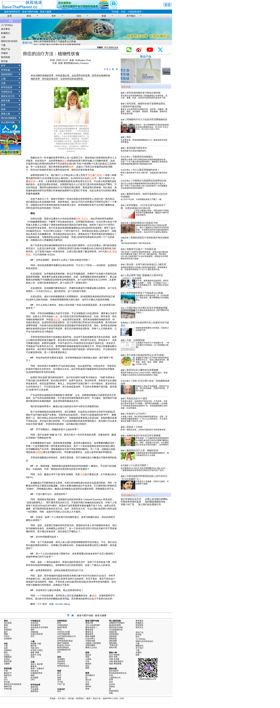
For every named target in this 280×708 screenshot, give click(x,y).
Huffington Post (83, 60)
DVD (59, 675)
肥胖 (71, 166)
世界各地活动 (63, 666)
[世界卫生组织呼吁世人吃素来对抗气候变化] (128, 335)
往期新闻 (8, 638)
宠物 (87, 689)
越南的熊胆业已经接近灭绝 (144, 223)
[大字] (104, 70)
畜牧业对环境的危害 (12, 684)
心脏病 (98, 175)
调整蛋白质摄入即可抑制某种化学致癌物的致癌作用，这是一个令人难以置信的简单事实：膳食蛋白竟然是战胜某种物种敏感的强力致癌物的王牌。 (144, 161)
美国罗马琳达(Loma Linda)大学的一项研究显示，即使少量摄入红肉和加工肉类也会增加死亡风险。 (144, 374)
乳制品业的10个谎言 (137, 398)
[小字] (109, 70)
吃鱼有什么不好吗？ (137, 413)
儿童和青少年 (115, 677)
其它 (33, 636)
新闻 (123, 194)
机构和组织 (6, 74)
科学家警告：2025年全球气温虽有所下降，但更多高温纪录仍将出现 (143, 206)
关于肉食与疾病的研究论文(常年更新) (145, 355)
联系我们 (80, 698)
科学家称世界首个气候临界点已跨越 (145, 293)
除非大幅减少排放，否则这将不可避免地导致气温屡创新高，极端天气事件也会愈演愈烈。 (152, 212)
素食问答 (89, 623)
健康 (123, 93)
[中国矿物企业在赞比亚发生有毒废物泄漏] (128, 317)
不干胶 (60, 682)
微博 (88, 698)
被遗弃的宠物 (115, 625)
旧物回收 (34, 632)
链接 (138, 655)
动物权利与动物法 (117, 623)
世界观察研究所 (64, 650)
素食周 (33, 666)
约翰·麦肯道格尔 (116, 661)
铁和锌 (88, 686)
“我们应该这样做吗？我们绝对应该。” (137, 243)
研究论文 (139, 627)
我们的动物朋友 (9, 118)
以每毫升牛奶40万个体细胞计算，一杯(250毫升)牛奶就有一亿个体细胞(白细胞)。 (152, 345)
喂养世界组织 (63, 647)
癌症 (90, 175)
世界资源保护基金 (65, 641)
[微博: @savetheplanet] (140, 51)
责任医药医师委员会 (118, 673)
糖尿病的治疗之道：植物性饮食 (142, 450)
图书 (59, 673)
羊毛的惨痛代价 (116, 630)
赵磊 (51, 604)
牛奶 (82, 474)
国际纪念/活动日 (9, 41)
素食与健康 (45, 11)
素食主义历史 (91, 647)
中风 (87, 661)
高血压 (88, 655)
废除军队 (34, 687)
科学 (3, 65)
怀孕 (111, 680)
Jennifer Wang (62, 604)
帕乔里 (33, 646)
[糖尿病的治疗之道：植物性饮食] (128, 460)
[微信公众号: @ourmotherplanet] (130, 51)
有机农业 (34, 671)
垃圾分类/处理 (37, 634)
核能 (33, 675)
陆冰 (6, 652)
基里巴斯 (8, 661)
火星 (6, 646)
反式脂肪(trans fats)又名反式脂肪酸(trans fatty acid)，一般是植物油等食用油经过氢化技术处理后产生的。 (144, 469)
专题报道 (8, 630)
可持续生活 (6, 91)
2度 (5, 677)
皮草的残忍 (114, 634)
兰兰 (39, 604)
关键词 (4, 53)
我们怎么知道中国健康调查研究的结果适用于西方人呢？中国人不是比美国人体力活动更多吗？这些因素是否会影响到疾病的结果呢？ (144, 185)
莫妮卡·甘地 (36, 655)
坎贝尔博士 (125, 157)
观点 (6, 627)
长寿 (111, 675)
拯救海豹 (113, 643)
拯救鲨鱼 (113, 636)
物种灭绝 (8, 686)
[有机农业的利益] (10, 144)
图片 (123, 275)
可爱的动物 (90, 641)
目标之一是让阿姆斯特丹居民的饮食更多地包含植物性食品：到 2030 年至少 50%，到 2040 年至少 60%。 (152, 127)
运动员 (112, 684)
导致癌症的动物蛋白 (142, 156)
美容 (111, 682)
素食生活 (89, 632)
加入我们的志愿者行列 (149, 504)
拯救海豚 (113, 641)
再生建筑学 (35, 625)
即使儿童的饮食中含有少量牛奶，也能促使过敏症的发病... (144, 174)
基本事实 (5, 29)
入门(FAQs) (7, 25)
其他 (33, 657)
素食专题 (5, 100)
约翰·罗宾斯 (114, 659)
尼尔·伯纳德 (114, 655)
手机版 (52, 698)
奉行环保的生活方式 (131, 499)
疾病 (3, 109)
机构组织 (124, 323)
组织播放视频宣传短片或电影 (160, 501)
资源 (103, 16)
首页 (9, 16)
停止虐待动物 (8, 122)
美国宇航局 (62, 627)
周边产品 (5, 49)
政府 (123, 119)
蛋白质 (56, 319)
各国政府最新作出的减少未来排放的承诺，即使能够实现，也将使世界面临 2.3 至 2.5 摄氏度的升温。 (144, 268)
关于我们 (130, 16)
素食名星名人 (91, 627)
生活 (36, 43)
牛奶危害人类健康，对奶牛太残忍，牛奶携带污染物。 (152, 482)
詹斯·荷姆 (35, 652)
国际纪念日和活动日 (144, 641)
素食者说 (89, 634)
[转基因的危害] (10, 154)
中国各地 (61, 664)
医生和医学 (114, 671)
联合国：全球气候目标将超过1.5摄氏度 (146, 264)
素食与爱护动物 (30, 11)
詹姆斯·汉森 (36, 643)
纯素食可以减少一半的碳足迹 (141, 249)
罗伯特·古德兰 (37, 650)
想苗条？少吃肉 (134, 427)
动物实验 (124, 238)
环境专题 (5, 70)
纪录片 (7, 636)
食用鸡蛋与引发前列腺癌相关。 (134, 151)
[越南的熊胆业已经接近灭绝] (128, 232)
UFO (33, 680)
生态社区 (34, 623)
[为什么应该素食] (10, 134)
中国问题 (8, 689)
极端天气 (8, 673)
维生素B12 (90, 675)
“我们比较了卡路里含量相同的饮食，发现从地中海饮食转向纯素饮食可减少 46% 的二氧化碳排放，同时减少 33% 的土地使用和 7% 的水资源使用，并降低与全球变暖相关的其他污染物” (144, 255)
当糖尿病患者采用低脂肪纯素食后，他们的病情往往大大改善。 (152, 454)
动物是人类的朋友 (93, 643)
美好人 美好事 (37, 664)
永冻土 (7, 655)
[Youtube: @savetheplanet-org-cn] (151, 51)
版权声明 (107, 698)
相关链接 (5, 57)
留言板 (4, 61)
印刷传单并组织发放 (131, 501)
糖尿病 (31, 181)
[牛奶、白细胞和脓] (128, 350)
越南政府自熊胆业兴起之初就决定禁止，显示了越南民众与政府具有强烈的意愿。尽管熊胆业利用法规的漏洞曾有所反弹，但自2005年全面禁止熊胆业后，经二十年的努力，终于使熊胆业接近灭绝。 (152, 231)
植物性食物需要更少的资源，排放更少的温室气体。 (152, 329)
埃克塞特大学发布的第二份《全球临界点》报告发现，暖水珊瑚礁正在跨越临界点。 (152, 297)
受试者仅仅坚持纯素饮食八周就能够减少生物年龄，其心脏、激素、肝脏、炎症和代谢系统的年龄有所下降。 (144, 97)
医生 (64, 160)
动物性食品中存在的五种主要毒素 (144, 435)
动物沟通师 (90, 645)
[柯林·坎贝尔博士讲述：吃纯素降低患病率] (128, 393)
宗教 (111, 693)
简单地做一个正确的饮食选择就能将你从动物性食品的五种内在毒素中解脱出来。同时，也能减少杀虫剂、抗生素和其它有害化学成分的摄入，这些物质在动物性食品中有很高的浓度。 (152, 442)
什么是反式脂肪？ (139, 465)
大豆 (87, 682)
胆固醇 (38, 452)
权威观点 (5, 33)
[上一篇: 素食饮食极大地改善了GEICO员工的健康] (113, 70)
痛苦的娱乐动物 (116, 627)
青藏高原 (8, 657)
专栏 (54, 16)
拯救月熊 (124, 223)
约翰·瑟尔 (35, 648)
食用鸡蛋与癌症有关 (137, 148)
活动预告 (61, 659)
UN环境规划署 (63, 634)
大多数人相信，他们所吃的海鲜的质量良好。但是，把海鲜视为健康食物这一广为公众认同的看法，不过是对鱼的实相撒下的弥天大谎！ (144, 418)
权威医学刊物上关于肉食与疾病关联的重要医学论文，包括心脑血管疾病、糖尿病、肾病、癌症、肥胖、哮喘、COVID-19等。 (152, 361)
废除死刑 (34, 691)
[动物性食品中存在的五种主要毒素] (128, 445)
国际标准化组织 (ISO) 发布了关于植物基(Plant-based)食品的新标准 (74, 43)
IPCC (59, 630)
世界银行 (61, 638)
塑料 (33, 630)
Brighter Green (63, 645)
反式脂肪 (124, 465)
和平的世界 (6, 87)
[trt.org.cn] (96, 39)
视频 (6, 634)
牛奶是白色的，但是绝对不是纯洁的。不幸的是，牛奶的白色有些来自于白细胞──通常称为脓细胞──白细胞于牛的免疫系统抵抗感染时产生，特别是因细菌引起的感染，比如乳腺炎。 (144, 404)
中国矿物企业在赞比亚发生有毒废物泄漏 (147, 308)
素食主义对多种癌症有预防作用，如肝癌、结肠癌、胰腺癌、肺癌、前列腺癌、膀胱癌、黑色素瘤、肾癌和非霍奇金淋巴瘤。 (144, 111)
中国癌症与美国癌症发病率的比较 (149, 180)
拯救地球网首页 (12, 11)
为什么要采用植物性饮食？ (146, 169)
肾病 (87, 657)
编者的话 (139, 646)
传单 (59, 680)
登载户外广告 (127, 504)
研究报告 (139, 625)
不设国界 (34, 689)
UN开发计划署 (63, 632)
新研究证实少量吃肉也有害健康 (142, 370)
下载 (3, 45)
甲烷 (6, 671)
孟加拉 (7, 659)
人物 (3, 78)
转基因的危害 (36, 673)
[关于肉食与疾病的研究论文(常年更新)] (128, 365)
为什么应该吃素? (92, 625)
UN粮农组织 (62, 625)
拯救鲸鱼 (113, 638)
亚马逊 (7, 682)
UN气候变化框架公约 (66, 636)
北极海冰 (8, 650)
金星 (6, 648)
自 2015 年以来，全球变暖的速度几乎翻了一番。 (142, 199)
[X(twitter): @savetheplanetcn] (161, 51)
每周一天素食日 (37, 668)
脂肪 (87, 684)
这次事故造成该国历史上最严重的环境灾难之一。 (152, 311)
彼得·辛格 (113, 657)
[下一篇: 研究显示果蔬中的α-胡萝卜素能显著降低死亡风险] (117, 70)
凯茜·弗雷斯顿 (115, 664)
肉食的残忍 (114, 691)
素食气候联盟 (63, 643)
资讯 (29, 16)
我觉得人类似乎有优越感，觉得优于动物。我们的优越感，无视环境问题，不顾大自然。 (152, 388)
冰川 (6, 680)
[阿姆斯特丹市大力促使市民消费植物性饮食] (128, 132)
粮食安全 (8, 675)
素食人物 (5, 113)
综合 (123, 308)
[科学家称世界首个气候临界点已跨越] (128, 302)
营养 (3, 105)
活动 (78, 16)
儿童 (3, 37)
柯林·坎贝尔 (82, 218)
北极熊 (7, 664)
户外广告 (61, 684)
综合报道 (8, 623)
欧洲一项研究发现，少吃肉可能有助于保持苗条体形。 (144, 430)
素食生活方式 (8, 96)
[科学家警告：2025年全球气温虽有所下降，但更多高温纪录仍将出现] (128, 218)
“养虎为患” (113, 645)
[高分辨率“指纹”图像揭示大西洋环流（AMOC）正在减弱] (128, 288)
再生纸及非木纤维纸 (39, 627)
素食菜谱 (89, 630)
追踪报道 (61, 661)
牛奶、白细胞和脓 (136, 340)
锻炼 (94, 595)
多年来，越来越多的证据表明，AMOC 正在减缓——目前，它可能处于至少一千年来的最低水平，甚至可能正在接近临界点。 (152, 283)
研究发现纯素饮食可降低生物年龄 (144, 92)
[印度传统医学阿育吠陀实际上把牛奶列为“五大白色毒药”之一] (128, 488)
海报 (59, 677)
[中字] (107, 70)
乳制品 (112, 686)
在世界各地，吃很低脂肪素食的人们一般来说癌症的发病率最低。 (144, 141)
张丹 (59, 691)
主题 (3, 83)
